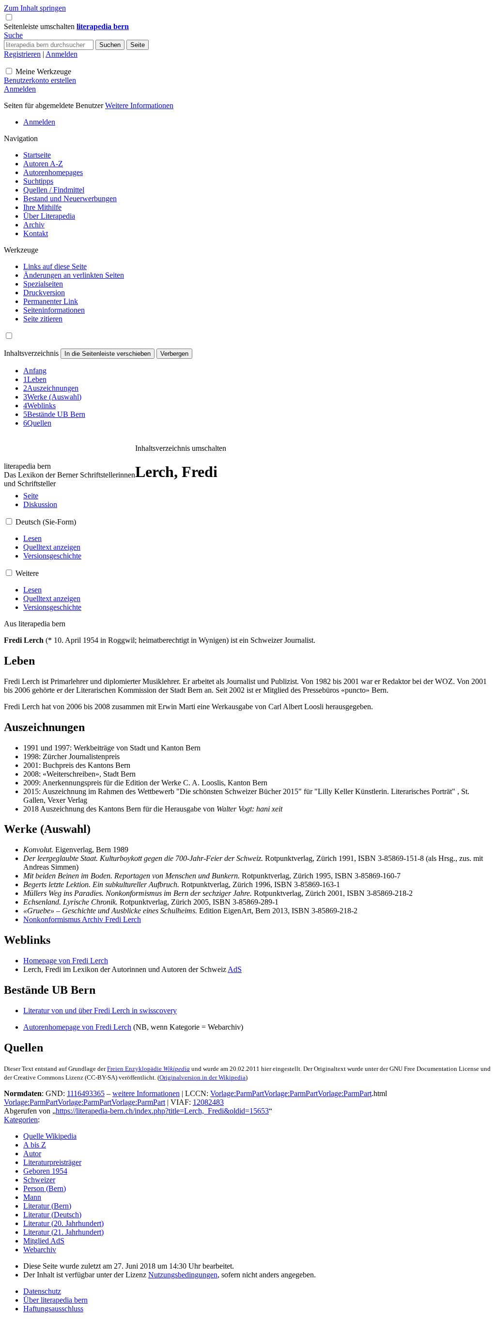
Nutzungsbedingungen (182, 1275)
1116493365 (86, 1093)
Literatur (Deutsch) (52, 1214)
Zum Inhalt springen (35, 8)
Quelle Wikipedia (50, 1136)
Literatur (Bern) (47, 1206)
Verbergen (174, 353)
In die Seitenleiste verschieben (107, 353)
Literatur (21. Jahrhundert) (63, 1232)
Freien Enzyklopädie (148, 1068)
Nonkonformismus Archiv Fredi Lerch (82, 919)
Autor (32, 1153)
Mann (32, 1197)
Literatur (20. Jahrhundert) (63, 1223)
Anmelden (62, 54)
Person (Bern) (44, 1188)
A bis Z (34, 1145)
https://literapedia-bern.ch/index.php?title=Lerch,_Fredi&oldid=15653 (162, 1111)
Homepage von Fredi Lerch (65, 960)
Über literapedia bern (55, 1300)
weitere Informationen (146, 1093)
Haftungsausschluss (53, 1309)
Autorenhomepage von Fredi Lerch (77, 1027)
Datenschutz (42, 1291)
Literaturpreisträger (52, 1162)
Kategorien (21, 1119)
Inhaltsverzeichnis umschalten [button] (180, 448)
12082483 (208, 1102)
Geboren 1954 (45, 1171)
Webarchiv (39, 1249)
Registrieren (22, 54)
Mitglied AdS (43, 1241)
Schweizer (39, 1180)
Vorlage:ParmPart (237, 1093)
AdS (235, 969)
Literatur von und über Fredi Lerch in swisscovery (100, 1010)
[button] (40, 26)
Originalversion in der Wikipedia (202, 1077)
